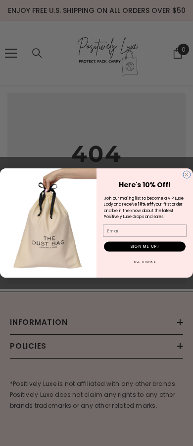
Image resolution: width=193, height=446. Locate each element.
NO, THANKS (145, 261)
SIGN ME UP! (145, 247)
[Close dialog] (187, 174)
